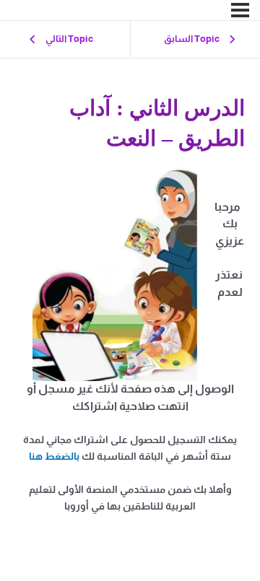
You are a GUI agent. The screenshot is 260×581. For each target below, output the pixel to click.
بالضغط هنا (54, 456)
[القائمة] (240, 10)
